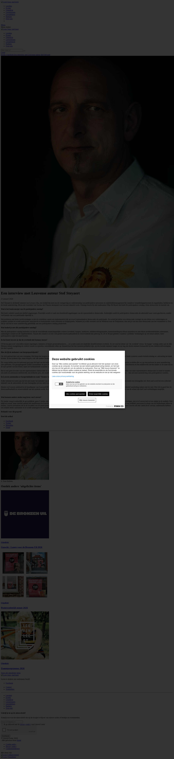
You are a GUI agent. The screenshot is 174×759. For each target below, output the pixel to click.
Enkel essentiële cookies (98, 394)
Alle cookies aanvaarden (75, 394)
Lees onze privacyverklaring (63, 376)
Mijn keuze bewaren (87, 400)
